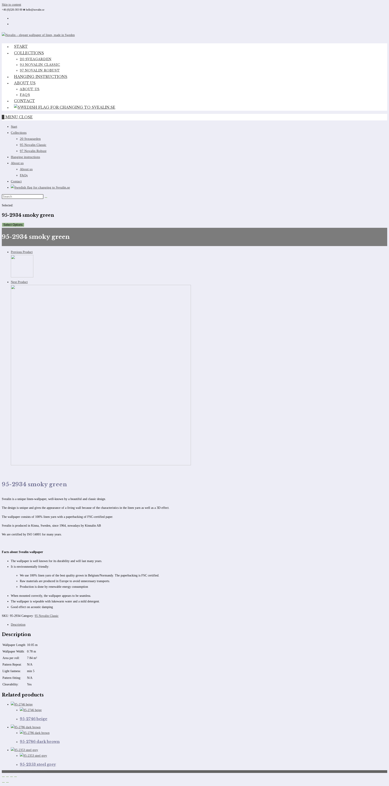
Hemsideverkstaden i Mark (30, 771)
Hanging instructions (25, 157)
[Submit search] (45, 197)
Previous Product (22, 252)
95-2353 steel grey (38, 764)
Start (14, 126)
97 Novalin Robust (33, 151)
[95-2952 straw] (22, 276)
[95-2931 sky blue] (101, 464)
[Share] (11, 776)
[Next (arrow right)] (7, 782)
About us (17, 163)
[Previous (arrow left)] (3, 782)
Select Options (13, 224)
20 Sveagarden (30, 139)
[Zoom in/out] (3, 776)
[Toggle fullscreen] (7, 776)
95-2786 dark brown (40, 741)
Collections (19, 132)
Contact (16, 181)
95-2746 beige (33, 719)
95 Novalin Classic (33, 145)
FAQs (24, 175)
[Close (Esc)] (15, 776)
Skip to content (11, 4)
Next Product (19, 282)
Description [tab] (18, 624)
